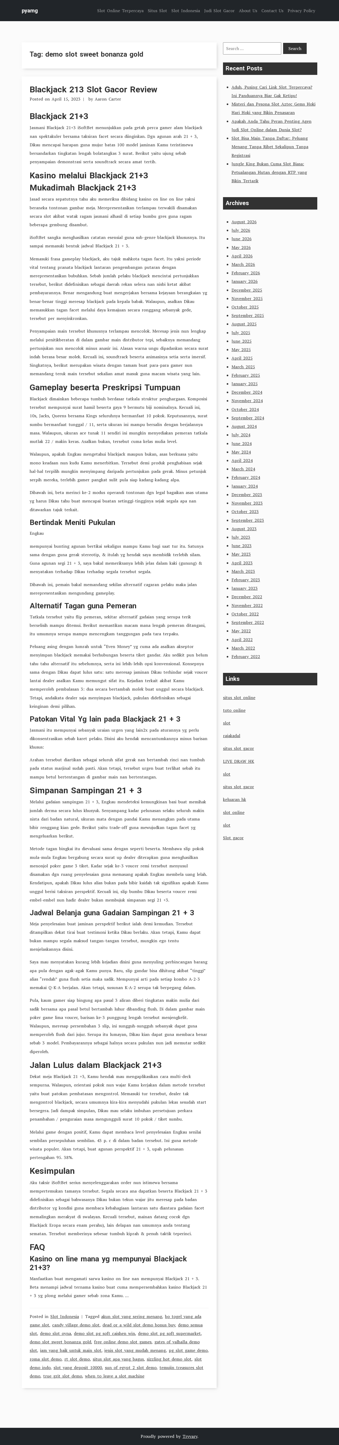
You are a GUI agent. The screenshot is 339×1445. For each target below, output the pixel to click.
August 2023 (244, 529)
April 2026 (242, 256)
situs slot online (239, 697)
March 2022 (243, 648)
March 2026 (243, 264)
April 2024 (242, 460)
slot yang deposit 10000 (77, 1367)
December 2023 (246, 494)
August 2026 (244, 222)
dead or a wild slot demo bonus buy (138, 1325)
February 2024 (245, 477)
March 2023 (243, 571)
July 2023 (240, 537)
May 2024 (241, 452)
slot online (233, 812)
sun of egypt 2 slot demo (131, 1367)
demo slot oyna (55, 1333)
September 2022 (247, 622)
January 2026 (244, 281)
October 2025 (245, 307)
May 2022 (241, 631)
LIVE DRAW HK (238, 761)
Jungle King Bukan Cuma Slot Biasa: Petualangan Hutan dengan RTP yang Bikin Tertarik (269, 172)
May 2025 (241, 349)
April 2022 (242, 639)
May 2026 (241, 247)
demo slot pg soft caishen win (104, 1333)
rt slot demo (77, 1359)
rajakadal (231, 736)
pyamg (30, 10)
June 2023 (241, 546)
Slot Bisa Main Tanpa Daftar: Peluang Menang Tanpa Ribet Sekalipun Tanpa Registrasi (269, 146)
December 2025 (246, 290)
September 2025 (247, 315)
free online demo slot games (122, 1342)
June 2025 (241, 341)
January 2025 (244, 384)
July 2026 (240, 230)
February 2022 (245, 656)
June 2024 (241, 443)
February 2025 (245, 375)
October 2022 (245, 614)
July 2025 (240, 333)
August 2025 (244, 324)
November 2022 (247, 605)
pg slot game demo (188, 1350)
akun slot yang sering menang (131, 1316)
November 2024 (247, 401)
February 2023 (245, 580)
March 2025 (243, 367)
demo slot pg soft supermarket (169, 1333)
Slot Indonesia (64, 1316)
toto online (234, 710)
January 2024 (244, 486)
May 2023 (241, 554)
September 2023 (247, 520)
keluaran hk (234, 799)
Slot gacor (233, 838)
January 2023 (244, 588)
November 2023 (247, 503)
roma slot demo (45, 1359)
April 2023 (242, 563)
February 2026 (245, 273)
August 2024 (244, 426)
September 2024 (247, 418)
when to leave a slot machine (114, 1376)
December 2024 (246, 392)
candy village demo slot (76, 1325)
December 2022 (246, 597)
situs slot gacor (238, 748)
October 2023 (245, 511)
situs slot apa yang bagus (118, 1359)
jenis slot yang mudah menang (135, 1350)
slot (226, 723)
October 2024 (245, 409)
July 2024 (240, 435)
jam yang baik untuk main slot (70, 1350)
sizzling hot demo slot (169, 1359)
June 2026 (241, 239)
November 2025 (247, 298)
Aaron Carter (108, 99)
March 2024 (243, 469)
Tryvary (189, 1436)
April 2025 (242, 358)
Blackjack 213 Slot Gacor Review (93, 89)
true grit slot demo (62, 1376)
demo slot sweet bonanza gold (60, 1342)
